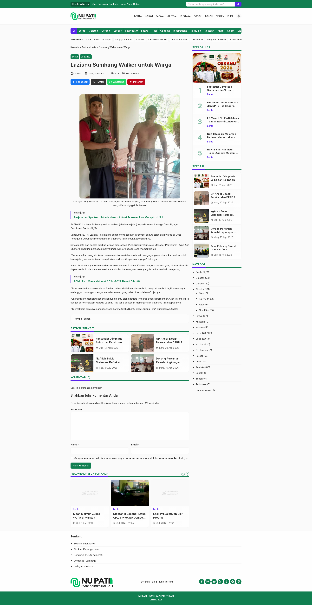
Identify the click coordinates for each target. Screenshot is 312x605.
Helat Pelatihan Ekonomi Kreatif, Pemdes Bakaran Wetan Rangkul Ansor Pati (133, 4)
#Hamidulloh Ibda (157, 39)
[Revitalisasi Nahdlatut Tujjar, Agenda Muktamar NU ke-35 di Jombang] (91, 493)
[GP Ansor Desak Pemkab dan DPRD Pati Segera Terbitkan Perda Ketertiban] (142, 343)
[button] (238, 4)
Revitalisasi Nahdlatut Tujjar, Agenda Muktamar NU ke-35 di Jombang (90, 517)
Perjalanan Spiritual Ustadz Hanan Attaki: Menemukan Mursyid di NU (118, 217)
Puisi (230, 16)
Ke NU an (195, 30)
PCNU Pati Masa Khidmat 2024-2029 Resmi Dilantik (107, 281)
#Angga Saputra (123, 39)
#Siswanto (197, 39)
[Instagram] (208, 581)
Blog (154, 581)
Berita (138, 16)
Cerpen (220, 16)
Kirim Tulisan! (166, 581)
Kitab (221, 30)
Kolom (149, 16)
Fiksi (154, 30)
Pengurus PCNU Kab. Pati (88, 554)
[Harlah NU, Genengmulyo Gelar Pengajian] (171, 493)
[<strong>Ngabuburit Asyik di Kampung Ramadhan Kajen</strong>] (131, 493)
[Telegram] (232, 581)
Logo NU (201, 338)
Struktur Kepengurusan (86, 549)
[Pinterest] (238, 581)
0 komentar (132, 73)
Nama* (75, 444)
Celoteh (93, 30)
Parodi (199, 355)
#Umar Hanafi (236, 39)
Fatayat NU (131, 30)
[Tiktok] (226, 581)
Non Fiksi (204, 310)
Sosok (198, 16)
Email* (135, 444)
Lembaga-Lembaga (85, 560)
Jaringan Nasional (83, 566)
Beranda (145, 581)
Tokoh (209, 16)
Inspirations (180, 30)
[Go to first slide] (187, 474)
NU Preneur (202, 350)
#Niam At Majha (102, 39)
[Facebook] (201, 581)
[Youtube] (214, 581)
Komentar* (77, 409)
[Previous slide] (183, 474)
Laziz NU (85, 56)
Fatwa (160, 16)
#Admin (140, 39)
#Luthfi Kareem (179, 39)
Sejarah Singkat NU (84, 543)
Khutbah (172, 16)
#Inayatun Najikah (216, 39)
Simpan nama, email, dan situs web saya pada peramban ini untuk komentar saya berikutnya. (131, 458)
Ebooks (117, 30)
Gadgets (165, 30)
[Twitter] (220, 581)
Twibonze (201, 384)
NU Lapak (201, 344)
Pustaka (186, 16)
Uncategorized (204, 390)
